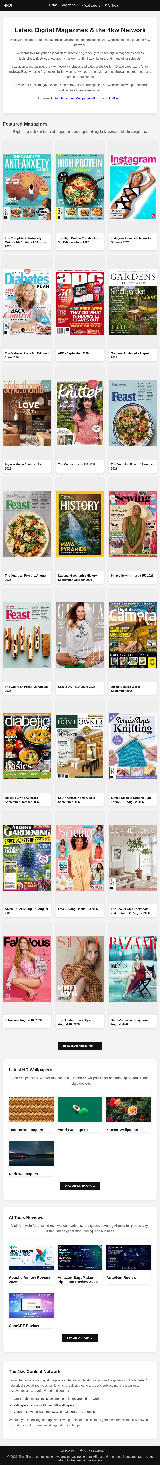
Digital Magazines (62, 98)
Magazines (69, 5)
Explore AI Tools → (80, 1337)
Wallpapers (92, 5)
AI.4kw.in (115, 98)
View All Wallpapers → (80, 1185)
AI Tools (113, 5)
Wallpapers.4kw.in (88, 98)
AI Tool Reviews (94, 1450)
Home (53, 5)
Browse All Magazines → (80, 1045)
